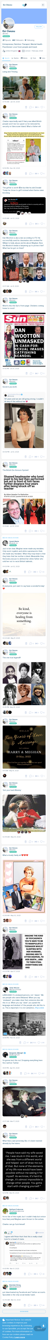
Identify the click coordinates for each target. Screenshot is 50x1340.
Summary (6, 36)
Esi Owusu (7, 5)
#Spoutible (39, 1004)
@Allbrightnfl (14, 1051)
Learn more (19, 1337)
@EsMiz (5, 34)
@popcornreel (15, 986)
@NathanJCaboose (16, 1206)
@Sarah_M (13, 541)
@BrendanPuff (15, 1282)
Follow (39, 27)
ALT (5, 1030)
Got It (39, 1328)
